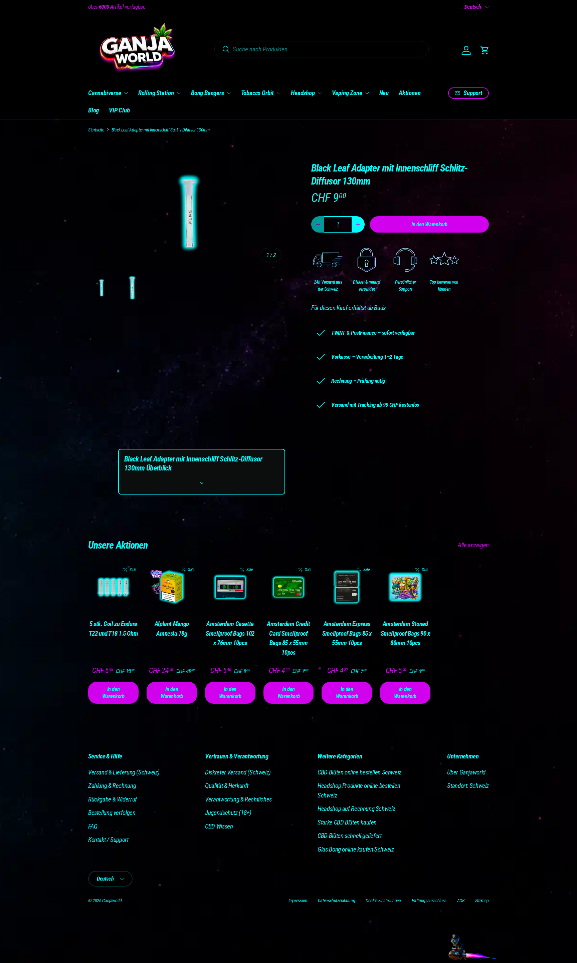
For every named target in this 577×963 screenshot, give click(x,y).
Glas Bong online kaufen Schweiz (356, 849)
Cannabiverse (104, 93)
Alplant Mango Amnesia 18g (172, 628)
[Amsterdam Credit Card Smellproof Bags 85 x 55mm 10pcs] (288, 587)
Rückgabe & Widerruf (112, 799)
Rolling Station (156, 93)
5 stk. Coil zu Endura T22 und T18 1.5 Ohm (113, 628)
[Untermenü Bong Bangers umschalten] (229, 93)
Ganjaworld (112, 900)
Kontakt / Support (108, 840)
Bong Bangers (207, 93)
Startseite (96, 129)
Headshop (303, 93)
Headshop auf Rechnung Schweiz (356, 809)
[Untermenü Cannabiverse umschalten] (126, 93)
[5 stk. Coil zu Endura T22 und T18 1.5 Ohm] (113, 587)
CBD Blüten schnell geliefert (349, 836)
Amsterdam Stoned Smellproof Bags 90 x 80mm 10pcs (405, 633)
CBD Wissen (219, 826)
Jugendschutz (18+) (228, 813)
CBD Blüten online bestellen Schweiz (359, 772)
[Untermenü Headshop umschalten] (320, 93)
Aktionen (409, 93)
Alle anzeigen (473, 545)
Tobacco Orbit (257, 93)
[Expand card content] (201, 483)
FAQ (93, 826)
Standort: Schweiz (468, 785)
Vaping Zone (347, 93)
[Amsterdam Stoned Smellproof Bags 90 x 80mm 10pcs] (405, 587)
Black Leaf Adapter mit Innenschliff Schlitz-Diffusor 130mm (161, 129)
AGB (460, 900)
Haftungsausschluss (429, 900)
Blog (93, 110)
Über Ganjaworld (466, 772)
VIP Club (119, 110)
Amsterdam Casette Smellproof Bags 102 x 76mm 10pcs (230, 633)
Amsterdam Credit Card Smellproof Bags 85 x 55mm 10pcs (288, 638)
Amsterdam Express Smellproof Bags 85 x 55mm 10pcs (347, 633)
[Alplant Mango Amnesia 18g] (172, 587)
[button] (484, 50)
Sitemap (482, 900)
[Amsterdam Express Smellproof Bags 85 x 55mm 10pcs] (347, 587)
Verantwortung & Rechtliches (238, 799)
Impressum (297, 900)
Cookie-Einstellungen (383, 900)
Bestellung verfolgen (111, 813)
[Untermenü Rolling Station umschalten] (179, 93)
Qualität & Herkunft (226, 785)
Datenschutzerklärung (336, 900)
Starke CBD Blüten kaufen (347, 822)
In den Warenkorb (429, 224)
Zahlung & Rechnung (112, 785)
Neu (384, 93)
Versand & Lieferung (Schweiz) (124, 772)
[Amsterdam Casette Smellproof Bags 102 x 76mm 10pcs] (230, 587)
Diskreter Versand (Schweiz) (238, 772)
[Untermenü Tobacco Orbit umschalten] (278, 93)
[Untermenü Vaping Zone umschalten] (367, 93)
